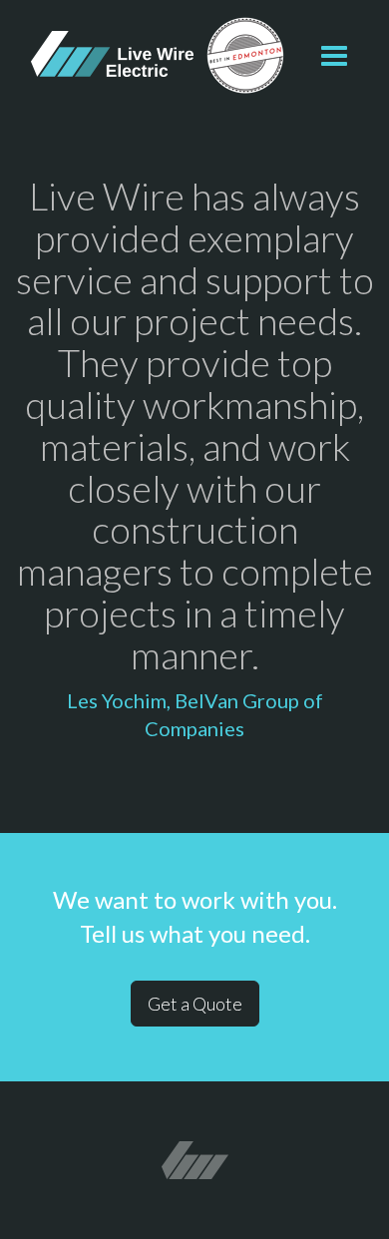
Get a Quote (195, 1004)
